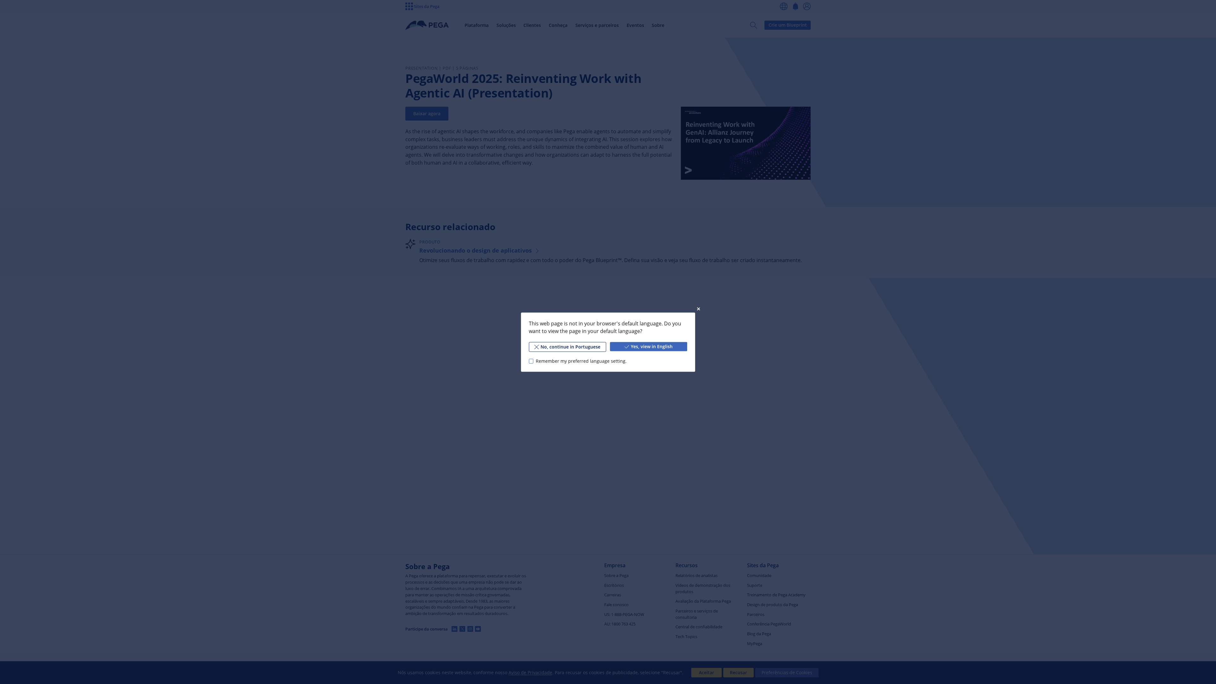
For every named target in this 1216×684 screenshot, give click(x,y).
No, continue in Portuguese (570, 346)
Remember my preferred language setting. (581, 361)
